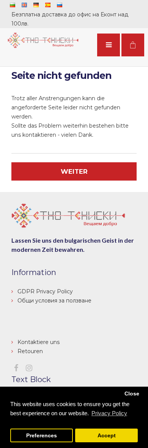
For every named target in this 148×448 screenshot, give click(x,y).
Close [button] (131, 394)
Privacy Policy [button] (109, 413)
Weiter (74, 171)
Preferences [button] (41, 435)
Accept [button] (107, 435)
